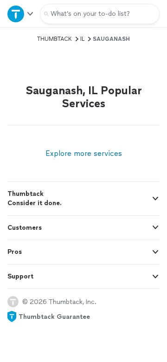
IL (82, 39)
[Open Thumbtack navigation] (20, 13)
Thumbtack (54, 39)
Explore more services (83, 153)
